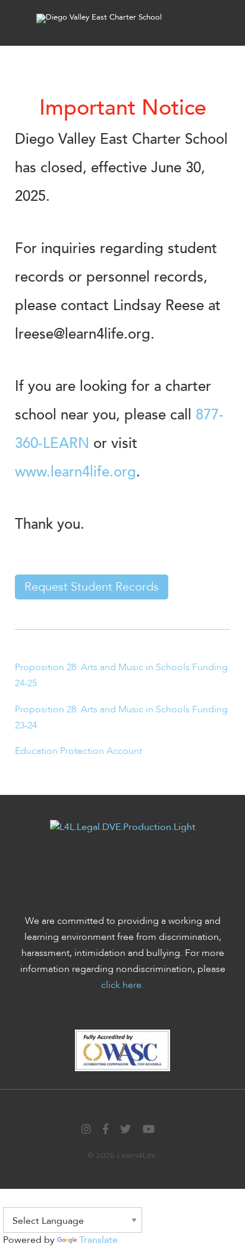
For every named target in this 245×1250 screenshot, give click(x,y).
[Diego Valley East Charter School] (99, 17)
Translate (98, 1239)
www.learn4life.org (75, 472)
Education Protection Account (78, 750)
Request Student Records (91, 587)
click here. (122, 985)
